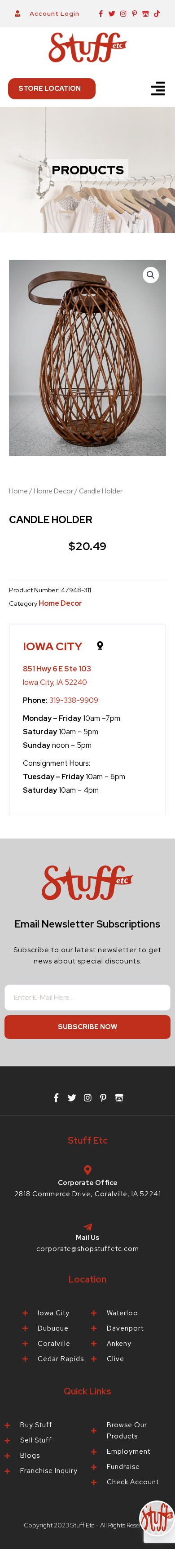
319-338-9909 (73, 700)
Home (18, 491)
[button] (158, 88)
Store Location (49, 88)
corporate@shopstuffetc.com (87, 1248)
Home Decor (53, 491)
